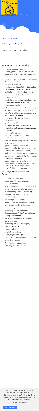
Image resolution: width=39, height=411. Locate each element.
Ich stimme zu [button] (10, 407)
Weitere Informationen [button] (19, 402)
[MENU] (35, 8)
